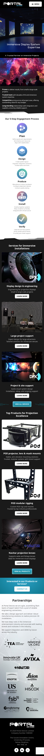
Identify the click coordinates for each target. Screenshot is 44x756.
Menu (36, 4)
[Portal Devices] (13, 4)
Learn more (22, 296)
